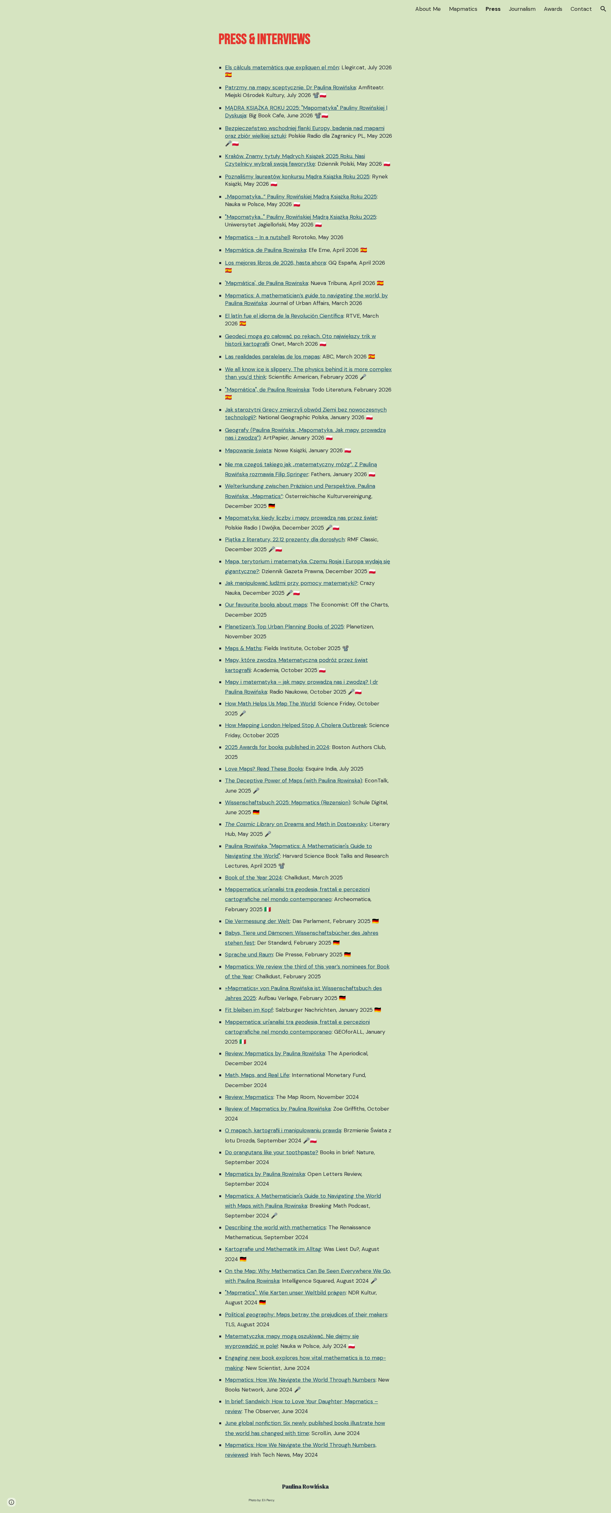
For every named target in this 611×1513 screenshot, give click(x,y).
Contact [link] (581, 8)
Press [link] (493, 8)
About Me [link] (428, 8)
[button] (603, 9)
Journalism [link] (522, 8)
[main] (305, 39)
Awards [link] (553, 8)
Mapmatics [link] (463, 8)
